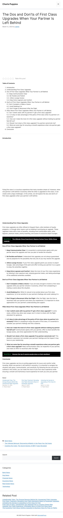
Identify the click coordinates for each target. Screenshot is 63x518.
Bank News (8, 441)
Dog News (5, 475)
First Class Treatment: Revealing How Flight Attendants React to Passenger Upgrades (30, 382)
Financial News (7, 478)
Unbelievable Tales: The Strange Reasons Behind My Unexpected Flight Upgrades (10, 382)
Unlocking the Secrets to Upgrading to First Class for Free (48, 382)
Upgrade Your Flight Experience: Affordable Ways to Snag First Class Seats (27, 506)
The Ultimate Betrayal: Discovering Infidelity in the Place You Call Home (28, 443)
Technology (6, 486)
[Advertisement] (31, 42)
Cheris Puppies (10, 4)
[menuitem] (31, 499)
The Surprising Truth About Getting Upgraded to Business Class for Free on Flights (29, 508)
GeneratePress (41, 515)
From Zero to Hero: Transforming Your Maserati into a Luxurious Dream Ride (27, 504)
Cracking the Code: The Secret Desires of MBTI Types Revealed (26, 446)
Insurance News (7, 481)
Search (4, 455)
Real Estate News (8, 484)
